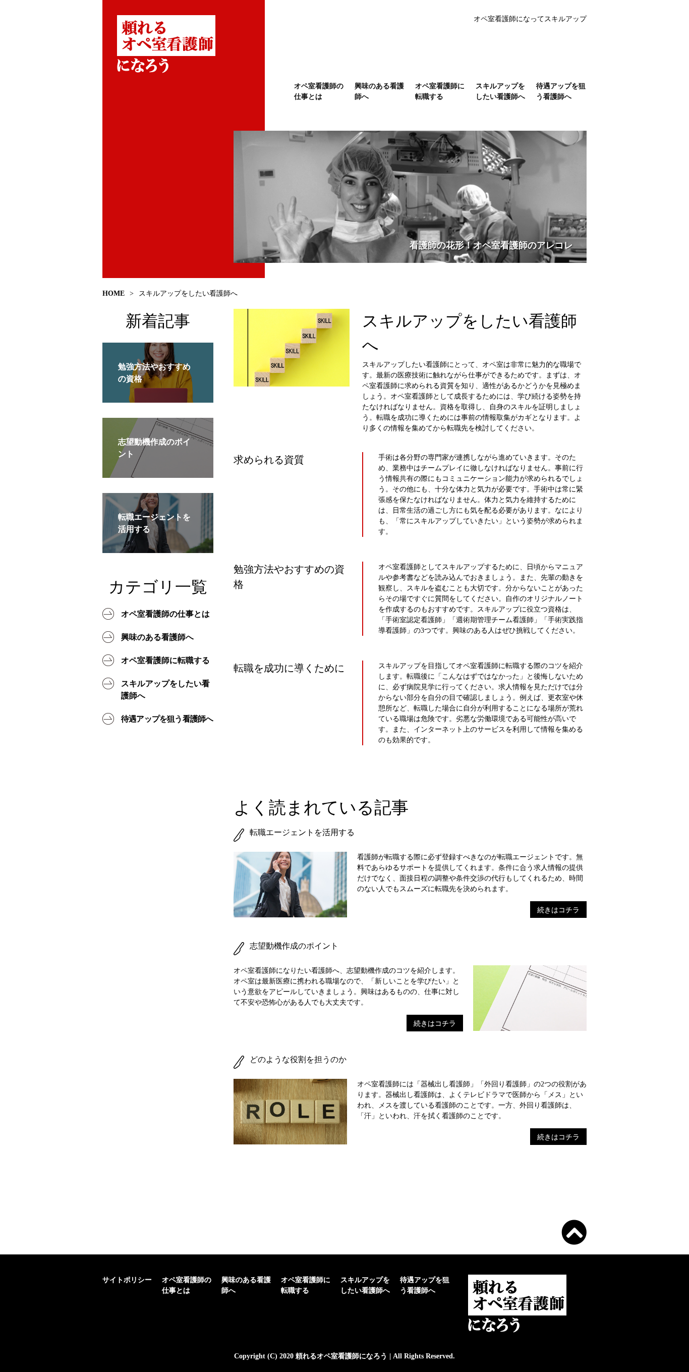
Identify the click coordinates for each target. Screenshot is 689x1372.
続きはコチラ (558, 910)
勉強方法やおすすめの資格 (289, 577)
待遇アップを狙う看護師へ (561, 91)
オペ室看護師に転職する (440, 91)
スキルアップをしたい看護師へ (500, 91)
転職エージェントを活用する (302, 832)
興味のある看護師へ (379, 91)
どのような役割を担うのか (298, 1059)
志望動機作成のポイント (294, 946)
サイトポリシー (127, 1280)
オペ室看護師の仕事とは (318, 91)
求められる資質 (269, 459)
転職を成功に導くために (289, 668)
